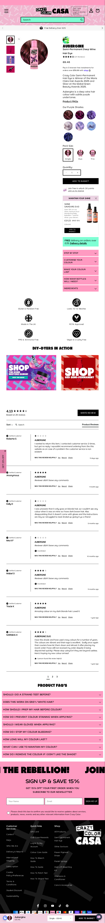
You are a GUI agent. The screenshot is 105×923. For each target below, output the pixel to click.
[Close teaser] (5, 451)
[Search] (81, 20)
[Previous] (19, 54)
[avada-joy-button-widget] (99, 917)
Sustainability (12, 896)
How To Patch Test (39, 873)
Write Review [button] (88, 413)
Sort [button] (8, 425)
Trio (93, 159)
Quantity (68, 167)
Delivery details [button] (78, 243)
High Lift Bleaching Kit (63, 868)
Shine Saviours (61, 846)
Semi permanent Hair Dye (62, 839)
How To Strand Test (39, 879)
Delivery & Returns (14, 852)
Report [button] (64, 457)
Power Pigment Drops (61, 854)
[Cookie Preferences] (5, 918)
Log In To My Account (36, 844)
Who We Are (12, 846)
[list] (34, 54)
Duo (80, 159)
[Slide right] (102, 28)
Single (68, 159)
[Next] (48, 54)
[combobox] (52, 20)
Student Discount (14, 890)
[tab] (90, 425)
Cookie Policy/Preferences (15, 874)
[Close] (96, 198)
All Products (60, 832)
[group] (19, 411)
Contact (10, 834)
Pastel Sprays (60, 861)
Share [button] (70, 457)
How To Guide (36, 867)
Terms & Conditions (11, 883)
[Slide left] (2, 28)
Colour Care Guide (38, 852)
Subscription (12, 866)
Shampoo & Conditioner (59, 877)
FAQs (8, 840)
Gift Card (34, 832)
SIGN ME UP (91, 801)
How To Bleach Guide (37, 859)
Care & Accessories (63, 885)
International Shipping (12, 859)
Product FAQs (70, 101)
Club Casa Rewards (39, 837)
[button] (6, 11)
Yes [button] (59, 457)
